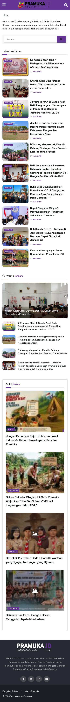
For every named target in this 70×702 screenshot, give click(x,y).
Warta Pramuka (32, 691)
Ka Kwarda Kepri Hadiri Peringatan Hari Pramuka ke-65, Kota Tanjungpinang (47, 63)
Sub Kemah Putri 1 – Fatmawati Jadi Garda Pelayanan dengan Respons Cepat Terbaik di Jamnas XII (48, 234)
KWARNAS (37, 71)
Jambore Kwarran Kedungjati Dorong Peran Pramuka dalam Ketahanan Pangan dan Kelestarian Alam (47, 128)
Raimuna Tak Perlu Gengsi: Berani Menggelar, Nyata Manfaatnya (28, 617)
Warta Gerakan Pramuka (21, 696)
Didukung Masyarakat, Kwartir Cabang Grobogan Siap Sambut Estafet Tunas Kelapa (48, 148)
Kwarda (8, 61)
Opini (11, 429)
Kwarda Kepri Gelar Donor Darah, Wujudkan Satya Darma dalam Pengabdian (47, 84)
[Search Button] (61, 39)
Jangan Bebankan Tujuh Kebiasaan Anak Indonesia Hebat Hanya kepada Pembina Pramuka (32, 440)
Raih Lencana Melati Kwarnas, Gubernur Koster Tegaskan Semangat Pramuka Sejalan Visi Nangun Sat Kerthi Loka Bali (48, 171)
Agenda (12, 551)
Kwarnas (8, 209)
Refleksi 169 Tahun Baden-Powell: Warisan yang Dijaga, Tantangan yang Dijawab (34, 560)
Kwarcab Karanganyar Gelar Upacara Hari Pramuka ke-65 (47, 252)
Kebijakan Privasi (10, 691)
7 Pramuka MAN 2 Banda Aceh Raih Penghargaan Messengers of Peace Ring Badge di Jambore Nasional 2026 (48, 107)
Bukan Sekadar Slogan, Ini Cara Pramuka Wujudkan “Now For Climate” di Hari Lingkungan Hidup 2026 (32, 501)
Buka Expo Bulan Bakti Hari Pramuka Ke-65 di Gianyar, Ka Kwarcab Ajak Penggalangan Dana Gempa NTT (47, 192)
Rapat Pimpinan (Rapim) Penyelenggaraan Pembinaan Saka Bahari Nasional (46, 211)
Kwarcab (8, 102)
